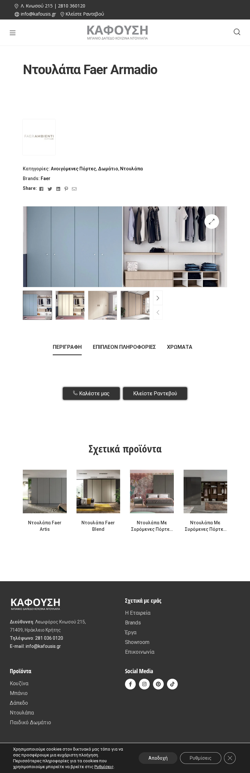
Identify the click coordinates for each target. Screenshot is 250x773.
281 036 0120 (49, 638)
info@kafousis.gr (43, 646)
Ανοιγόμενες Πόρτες (73, 168)
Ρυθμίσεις (104, 766)
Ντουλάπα (131, 168)
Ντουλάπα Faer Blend (98, 526)
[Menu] (12, 32)
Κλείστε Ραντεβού (84, 14)
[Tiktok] (172, 684)
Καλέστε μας (94, 393)
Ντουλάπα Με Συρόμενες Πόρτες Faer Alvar (205, 526)
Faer (45, 178)
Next (158, 298)
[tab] (67, 347)
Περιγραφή (67, 347)
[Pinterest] (158, 684)
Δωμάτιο (108, 168)
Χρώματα (179, 347)
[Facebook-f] (130, 684)
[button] (211, 221)
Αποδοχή (158, 758)
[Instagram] (144, 684)
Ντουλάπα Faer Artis (45, 526)
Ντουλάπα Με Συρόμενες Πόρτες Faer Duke (151, 526)
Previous (158, 312)
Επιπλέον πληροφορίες (124, 347)
